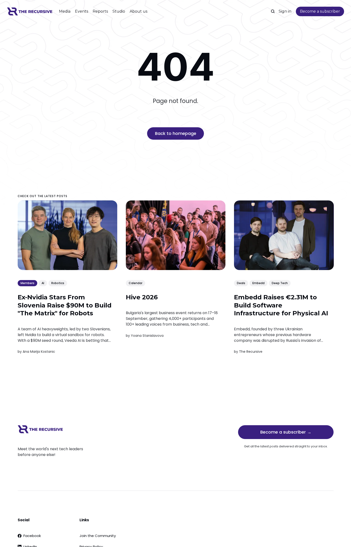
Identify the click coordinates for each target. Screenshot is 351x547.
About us (138, 11)
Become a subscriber (320, 11)
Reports (100, 11)
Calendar (135, 283)
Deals (241, 283)
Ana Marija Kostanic (39, 351)
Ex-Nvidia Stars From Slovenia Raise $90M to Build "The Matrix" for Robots (65, 305)
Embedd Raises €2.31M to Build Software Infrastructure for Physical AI (281, 305)
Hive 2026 (142, 297)
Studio (118, 11)
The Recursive (250, 351)
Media (64, 11)
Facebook (32, 535)
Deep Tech (279, 283)
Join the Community (98, 535)
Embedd (258, 283)
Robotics (57, 283)
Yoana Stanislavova (147, 335)
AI (43, 283)
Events (81, 11)
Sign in (285, 11)
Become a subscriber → (285, 432)
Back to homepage (175, 133)
